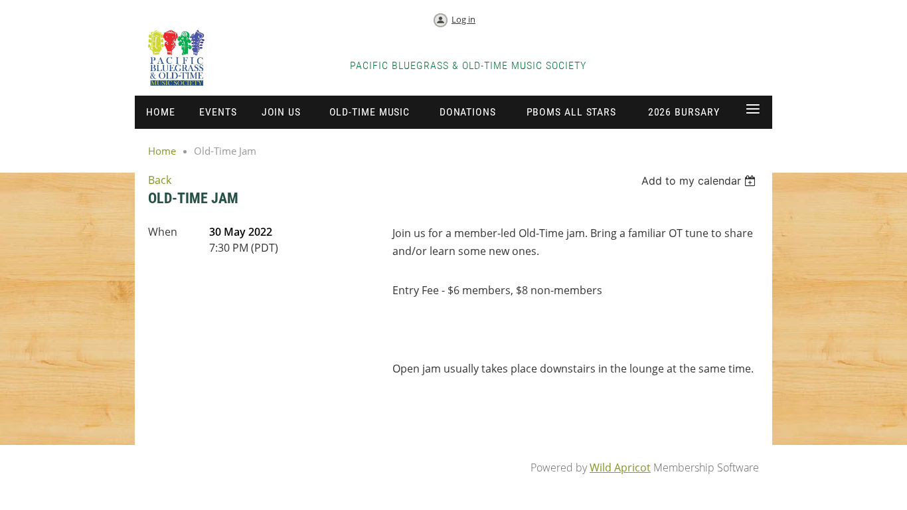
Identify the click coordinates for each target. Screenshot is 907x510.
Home (162, 150)
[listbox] (700, 181)
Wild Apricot (620, 467)
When (162, 231)
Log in (463, 19)
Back (159, 180)
